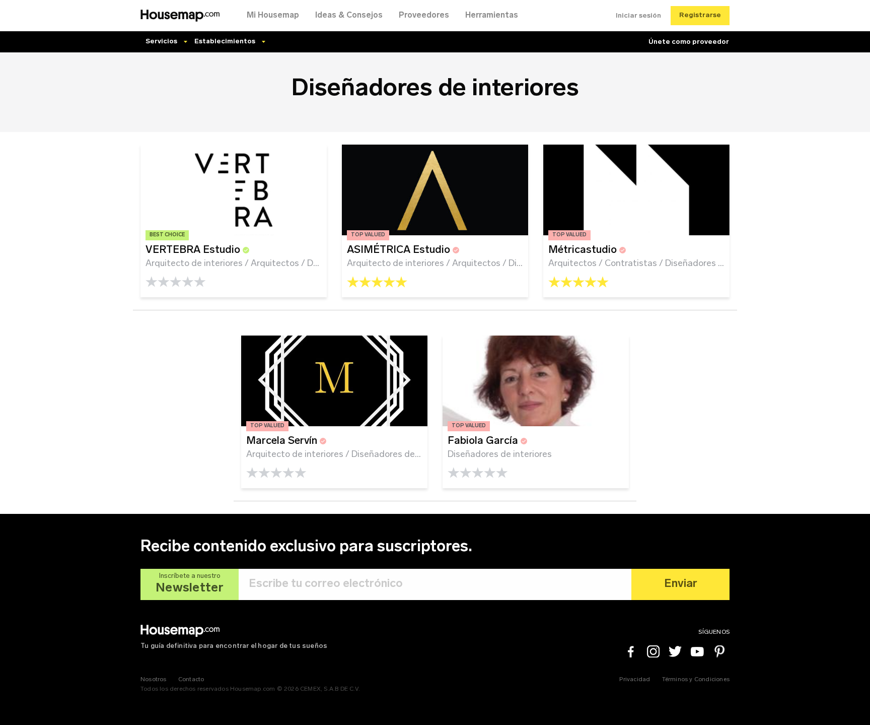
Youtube (697, 651)
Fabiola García (484, 441)
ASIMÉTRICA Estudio (400, 250)
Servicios (161, 41)
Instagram (653, 651)
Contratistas (631, 263)
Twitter (675, 651)
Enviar (680, 584)
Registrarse (700, 15)
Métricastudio (583, 250)
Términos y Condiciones (696, 680)
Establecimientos (224, 41)
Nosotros (153, 680)
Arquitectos (275, 263)
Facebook (631, 651)
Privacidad (634, 680)
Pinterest (719, 651)
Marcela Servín (283, 441)
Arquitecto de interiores (194, 263)
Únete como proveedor (688, 42)
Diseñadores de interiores (717, 263)
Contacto (191, 680)
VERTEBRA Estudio (194, 250)
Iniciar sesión (638, 16)
